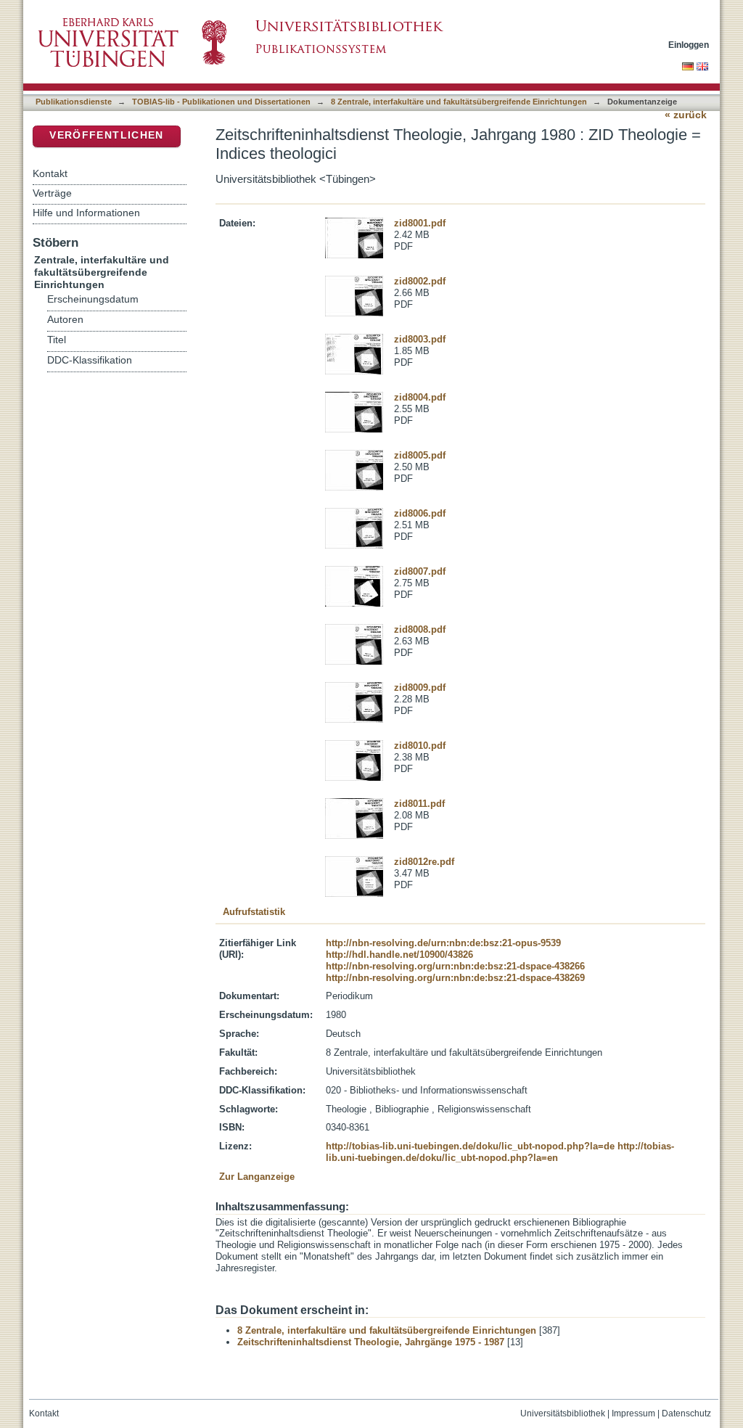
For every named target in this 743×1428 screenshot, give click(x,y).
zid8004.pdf (420, 397)
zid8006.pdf (420, 513)
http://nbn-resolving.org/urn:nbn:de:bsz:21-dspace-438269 (455, 977)
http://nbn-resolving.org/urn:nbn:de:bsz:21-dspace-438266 (455, 966)
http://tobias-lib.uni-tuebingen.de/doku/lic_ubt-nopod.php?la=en (500, 1152)
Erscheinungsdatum (93, 299)
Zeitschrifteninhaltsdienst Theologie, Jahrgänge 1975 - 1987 (370, 1342)
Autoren (65, 319)
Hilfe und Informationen (86, 212)
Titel (56, 340)
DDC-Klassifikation (89, 360)
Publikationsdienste (74, 101)
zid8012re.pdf (424, 861)
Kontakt (50, 173)
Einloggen (688, 44)
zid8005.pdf (420, 455)
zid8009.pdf (420, 687)
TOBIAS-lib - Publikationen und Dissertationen (221, 101)
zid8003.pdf (420, 339)
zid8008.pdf (420, 629)
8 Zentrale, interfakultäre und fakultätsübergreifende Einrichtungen (459, 101)
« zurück (686, 115)
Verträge (52, 193)
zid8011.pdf (419, 803)
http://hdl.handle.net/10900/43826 (399, 954)
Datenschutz (686, 1413)
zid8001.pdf (420, 223)
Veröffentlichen (106, 135)
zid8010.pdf (420, 745)
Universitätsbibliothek (562, 1413)
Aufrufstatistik (254, 911)
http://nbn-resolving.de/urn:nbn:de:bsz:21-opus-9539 (443, 942)
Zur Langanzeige (257, 1176)
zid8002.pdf (420, 281)
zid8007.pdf (420, 571)
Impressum (633, 1413)
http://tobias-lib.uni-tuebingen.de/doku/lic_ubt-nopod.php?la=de (470, 1146)
